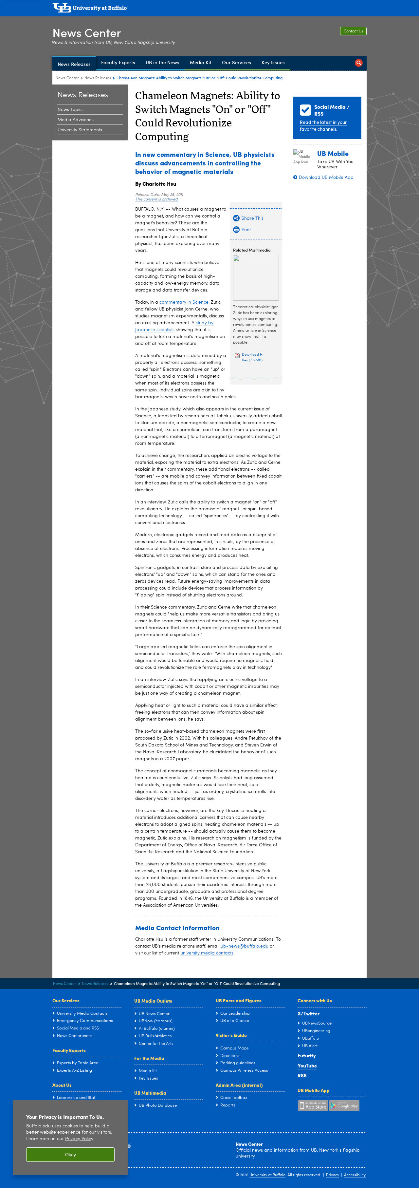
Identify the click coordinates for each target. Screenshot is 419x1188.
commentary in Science (184, 302)
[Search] (359, 63)
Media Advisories (76, 120)
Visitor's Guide (231, 1035)
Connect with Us (315, 1000)
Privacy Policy (79, 1139)
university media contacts (206, 953)
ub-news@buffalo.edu (244, 946)
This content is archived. (156, 199)
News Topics (70, 109)
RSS (302, 1075)
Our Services (66, 1000)
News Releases (97, 78)
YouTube (307, 1065)
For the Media (149, 1058)
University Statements (80, 130)
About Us (62, 1085)
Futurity (307, 1055)
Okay (70, 1154)
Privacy (332, 1175)
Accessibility (355, 1175)
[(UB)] (209, 9)
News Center (86, 32)
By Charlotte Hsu (155, 183)
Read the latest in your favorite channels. (323, 125)
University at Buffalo (267, 1175)
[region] (70, 1137)
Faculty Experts (69, 1050)
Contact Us (353, 31)
